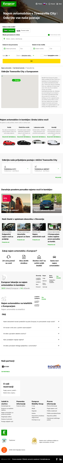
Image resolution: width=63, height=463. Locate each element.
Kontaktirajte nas (45, 459)
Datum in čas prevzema (10, 45)
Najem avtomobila (6, 68)
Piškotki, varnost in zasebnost (30, 459)
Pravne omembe (16, 459)
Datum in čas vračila (38, 45)
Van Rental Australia (18, 68)
